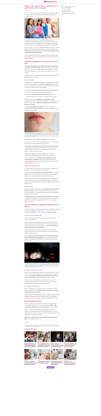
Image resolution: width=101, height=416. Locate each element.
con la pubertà (35, 47)
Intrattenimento (27, 342)
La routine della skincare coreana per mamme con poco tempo (70, 345)
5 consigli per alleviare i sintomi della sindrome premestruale (57, 363)
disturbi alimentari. (28, 240)
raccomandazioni (40, 212)
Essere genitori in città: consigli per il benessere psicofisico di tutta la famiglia (44, 345)
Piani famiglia (40, 342)
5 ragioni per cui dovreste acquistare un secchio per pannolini (70, 363)
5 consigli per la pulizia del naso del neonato (43, 362)
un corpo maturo (30, 69)
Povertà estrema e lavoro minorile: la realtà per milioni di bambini (57, 345)
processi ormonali (48, 106)
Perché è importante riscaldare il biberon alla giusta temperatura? (30, 363)
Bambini (52, 342)
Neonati (65, 342)
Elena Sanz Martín (68, 7)
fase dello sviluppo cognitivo (52, 141)
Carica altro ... (50, 367)
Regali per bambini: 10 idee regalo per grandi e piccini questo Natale (30, 345)
